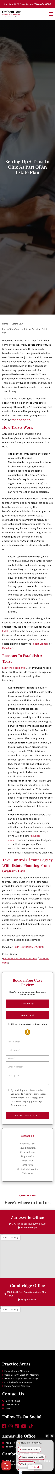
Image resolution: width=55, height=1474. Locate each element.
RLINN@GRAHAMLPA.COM (29, 946)
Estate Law (17, 323)
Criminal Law (27, 1152)
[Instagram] (11, 1426)
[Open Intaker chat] (20, 1472)
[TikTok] (31, 1426)
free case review (21, 419)
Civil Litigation (28, 1148)
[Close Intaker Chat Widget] (52, 1436)
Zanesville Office (19, 1436)
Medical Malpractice (27, 1169)
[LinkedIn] (17, 1426)
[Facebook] (4, 1426)
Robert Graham (40, 643)
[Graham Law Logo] (11, 14)
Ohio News (27, 1173)
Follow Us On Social (22, 1417)
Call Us (26, 1003)
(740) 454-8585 (42, 4)
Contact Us (13, 1394)
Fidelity (6, 630)
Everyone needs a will (14, 667)
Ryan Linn (7, 647)
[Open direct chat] (47, 1436)
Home (5, 323)
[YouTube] (23, 1426)
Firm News (27, 1165)
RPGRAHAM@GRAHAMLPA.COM (20, 958)
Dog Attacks (27, 1156)
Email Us (26, 1015)
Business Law (27, 1143)
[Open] (51, 14)
